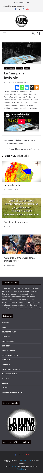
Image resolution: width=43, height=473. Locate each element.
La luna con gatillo (22, 83)
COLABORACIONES (9, 332)
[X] (32, 87)
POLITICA (5, 378)
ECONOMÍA (6, 346)
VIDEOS (4, 327)
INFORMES (19, 68)
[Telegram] (27, 87)
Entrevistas (6, 364)
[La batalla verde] (21, 162)
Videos (27, 68)
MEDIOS (5, 388)
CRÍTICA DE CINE (8, 341)
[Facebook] (17, 87)
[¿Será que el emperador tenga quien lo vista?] (21, 236)
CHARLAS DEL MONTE (10, 355)
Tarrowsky (6, 336)
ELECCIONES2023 (9, 68)
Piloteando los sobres (16, 6)
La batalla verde (12, 185)
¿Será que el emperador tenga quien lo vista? (19, 259)
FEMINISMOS (6, 360)
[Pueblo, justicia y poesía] (21, 199)
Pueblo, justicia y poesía (16, 222)
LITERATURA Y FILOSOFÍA (11, 369)
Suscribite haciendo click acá (12, 392)
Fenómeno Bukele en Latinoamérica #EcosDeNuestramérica (19, 142)
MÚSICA (5, 383)
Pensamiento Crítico (9, 374)
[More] (36, 87)
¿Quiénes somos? (8, 350)
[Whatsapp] (22, 87)
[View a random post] (38, 33)
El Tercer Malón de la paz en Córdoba (23, 149)
